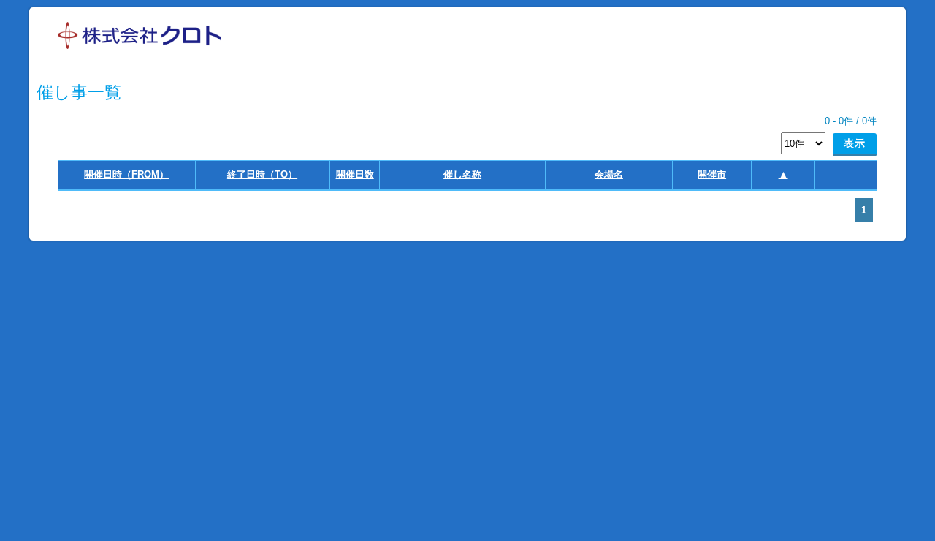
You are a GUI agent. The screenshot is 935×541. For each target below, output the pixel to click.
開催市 (712, 174)
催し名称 (462, 174)
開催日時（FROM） (126, 174)
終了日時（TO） (262, 174)
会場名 (609, 174)
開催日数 (355, 174)
